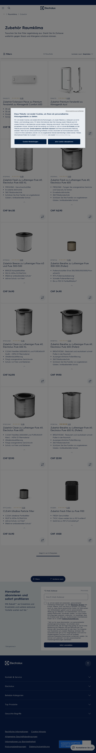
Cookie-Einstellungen (30, 142)
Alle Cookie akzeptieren (64, 142)
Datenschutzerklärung (63, 135)
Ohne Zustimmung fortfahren (75, 111)
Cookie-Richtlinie (42, 135)
